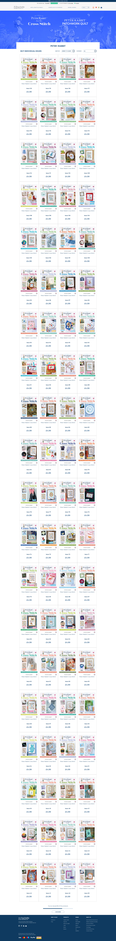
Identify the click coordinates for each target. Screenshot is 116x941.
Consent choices (89, 930)
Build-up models (66, 923)
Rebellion (77, 930)
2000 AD (77, 923)
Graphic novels (66, 919)
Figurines (65, 921)
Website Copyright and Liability (92, 921)
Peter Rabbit (78, 921)
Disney (77, 919)
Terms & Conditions (89, 923)
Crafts (64, 925)
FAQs (52, 921)
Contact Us (53, 919)
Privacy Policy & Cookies (90, 925)
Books (64, 927)
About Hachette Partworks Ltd (92, 919)
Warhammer (78, 927)
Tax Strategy (88, 927)
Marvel (77, 925)
